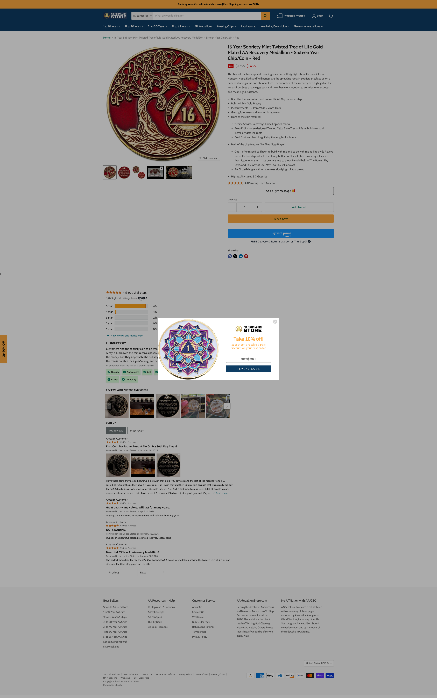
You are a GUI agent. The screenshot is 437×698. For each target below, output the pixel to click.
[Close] (275, 322)
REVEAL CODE (248, 368)
